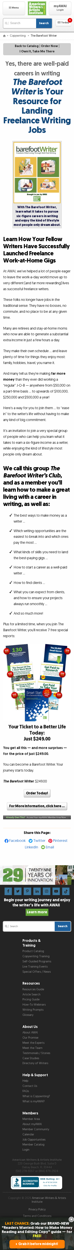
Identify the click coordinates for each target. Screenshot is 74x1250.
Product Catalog (33, 951)
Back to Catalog (26, 46)
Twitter (39, 840)
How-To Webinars (34, 1005)
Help (25, 1081)
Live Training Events (35, 967)
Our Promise (30, 1038)
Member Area (31, 1119)
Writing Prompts (32, 1010)
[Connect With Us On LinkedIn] (37, 891)
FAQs (25, 1091)
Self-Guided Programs (36, 961)
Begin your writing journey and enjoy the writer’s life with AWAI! (37, 905)
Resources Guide (33, 989)
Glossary (27, 1015)
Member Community (35, 1129)
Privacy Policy (37, 1209)
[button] (14, 8)
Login (25, 1150)
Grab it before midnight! (38, 1244)
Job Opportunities (33, 1140)
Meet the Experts (33, 1043)
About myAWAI (32, 1124)
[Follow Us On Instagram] (46, 891)
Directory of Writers (35, 1063)
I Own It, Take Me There (37, 51)
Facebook (17, 840)
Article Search (31, 994)
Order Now (49, 46)
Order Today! (37, 793)
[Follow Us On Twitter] (18, 891)
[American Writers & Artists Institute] (37, 8)
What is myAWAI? (33, 1101)
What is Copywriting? (36, 1096)
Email (50, 847)
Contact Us (29, 1086)
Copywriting (18, 36)
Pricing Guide (30, 999)
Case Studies (30, 1058)
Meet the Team (32, 1048)
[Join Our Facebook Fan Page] (8, 891)
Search (44, 23)
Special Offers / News (36, 972)
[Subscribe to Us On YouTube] (56, 891)
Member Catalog (33, 1144)
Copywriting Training (36, 956)
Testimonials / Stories (36, 1053)
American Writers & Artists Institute (49, 1200)
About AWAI (30, 1032)
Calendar (28, 1134)
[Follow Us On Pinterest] (27, 891)
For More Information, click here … (37, 806)
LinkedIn (31, 847)
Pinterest (60, 840)
